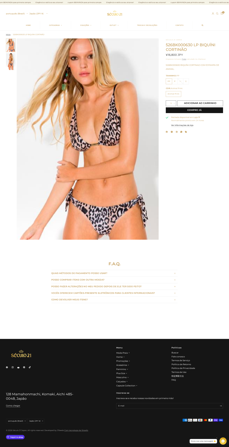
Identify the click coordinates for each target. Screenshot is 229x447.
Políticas (177, 348)
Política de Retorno (181, 364)
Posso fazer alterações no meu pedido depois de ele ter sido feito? (96, 286)
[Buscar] (217, 13)
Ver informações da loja (182, 125)
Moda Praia (122, 353)
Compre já (194, 110)
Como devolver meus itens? (69, 299)
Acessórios (121, 365)
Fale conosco (178, 356)
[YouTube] (20, 367)
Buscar (175, 352)
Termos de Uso (179, 372)
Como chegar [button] (13, 405)
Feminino (121, 369)
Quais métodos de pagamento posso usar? (79, 273)
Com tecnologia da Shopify (76, 430)
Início (8, 34)
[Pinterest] (177, 131)
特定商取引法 (178, 376)
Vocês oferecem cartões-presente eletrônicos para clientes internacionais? (103, 293)
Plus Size (120, 373)
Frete (184, 59)
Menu (119, 348)
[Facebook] (167, 131)
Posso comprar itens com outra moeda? (77, 279)
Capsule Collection (125, 385)
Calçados (121, 381)
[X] (172, 131)
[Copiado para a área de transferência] (186, 131)
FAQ (174, 380)
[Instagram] (14, 367)
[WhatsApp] (181, 131)
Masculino (121, 377)
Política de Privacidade (183, 368)
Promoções (122, 361)
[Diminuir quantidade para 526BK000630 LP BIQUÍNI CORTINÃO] (167, 103)
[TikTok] (31, 367)
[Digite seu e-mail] (220, 406)
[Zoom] (153, 43)
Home (119, 357)
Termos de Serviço (181, 360)
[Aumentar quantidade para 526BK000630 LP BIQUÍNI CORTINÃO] (174, 103)
